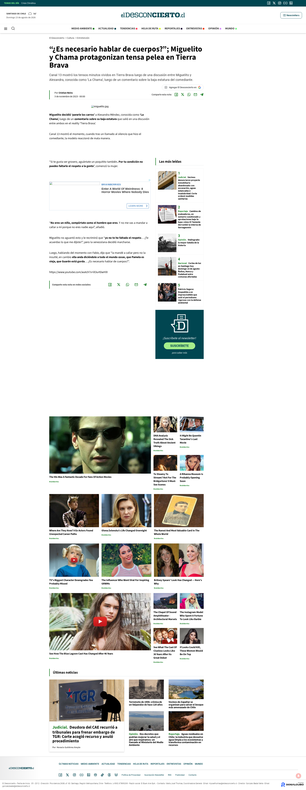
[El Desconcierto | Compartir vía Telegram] (202, 94)
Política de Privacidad (131, 775)
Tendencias (127, 28)
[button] (291, 15)
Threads (109, 775)
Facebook (60, 774)
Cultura (71, 38)
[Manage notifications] (298, 775)
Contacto (193, 775)
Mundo (229, 28)
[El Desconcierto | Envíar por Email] (195, 94)
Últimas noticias (68, 764)
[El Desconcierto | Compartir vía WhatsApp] (189, 94)
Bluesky (116, 774)
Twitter (67, 775)
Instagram (74, 774)
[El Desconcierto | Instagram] (279, 3)
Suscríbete (179, 346)
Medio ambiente (81, 28)
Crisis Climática (28, 3)
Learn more (135, 206)
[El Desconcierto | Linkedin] (291, 3)
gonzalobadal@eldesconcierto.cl (16, 786)
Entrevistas (194, 28)
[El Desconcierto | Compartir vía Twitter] (183, 94)
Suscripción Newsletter (154, 775)
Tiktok (102, 774)
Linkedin (88, 774)
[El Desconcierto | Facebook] (268, 3)
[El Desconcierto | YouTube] (285, 3)
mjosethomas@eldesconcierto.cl (223, 783)
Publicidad (180, 775)
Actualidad (106, 28)
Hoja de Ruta (149, 28)
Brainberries (111, 184)
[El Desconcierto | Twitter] (274, 3)
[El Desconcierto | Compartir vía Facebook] (176, 94)
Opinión (213, 28)
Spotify (95, 774)
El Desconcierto (57, 38)
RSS (169, 775)
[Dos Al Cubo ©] (292, 786)
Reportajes (172, 28)
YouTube (81, 775)
